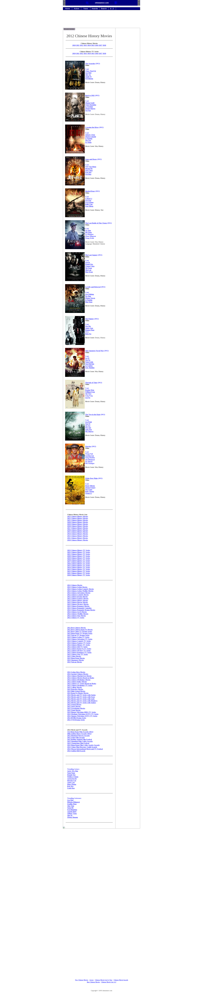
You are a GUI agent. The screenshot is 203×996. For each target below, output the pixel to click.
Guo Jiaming (89, 368)
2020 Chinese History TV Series (78, 556)
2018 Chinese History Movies (77, 526)
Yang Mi (70, 808)
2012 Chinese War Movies (76, 616)
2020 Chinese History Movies (77, 522)
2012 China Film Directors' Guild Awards (82, 747)
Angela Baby (72, 812)
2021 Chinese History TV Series (78, 554)
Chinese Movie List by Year (103, 980)
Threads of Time (91, 383)
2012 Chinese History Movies (77, 600)
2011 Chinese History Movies (77, 538)
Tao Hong (92, 167)
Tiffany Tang (72, 813)
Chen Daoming (90, 105)
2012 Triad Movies (74, 710)
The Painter (89, 319)
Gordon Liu (89, 456)
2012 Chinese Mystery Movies (78, 604)
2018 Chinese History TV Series (78, 560)
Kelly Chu (89, 204)
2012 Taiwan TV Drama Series (78, 635)
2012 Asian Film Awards (76, 737)
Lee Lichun (89, 202)
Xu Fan (88, 110)
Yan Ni (87, 424)
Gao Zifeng (89, 206)
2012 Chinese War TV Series (77, 654)
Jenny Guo (89, 328)
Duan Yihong (90, 486)
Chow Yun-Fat (90, 71)
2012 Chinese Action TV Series (78, 637)
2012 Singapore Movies (75, 660)
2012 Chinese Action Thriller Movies (80, 591)
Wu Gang (88, 489)
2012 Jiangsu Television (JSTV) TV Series (82, 716)
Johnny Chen (90, 135)
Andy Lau (71, 782)
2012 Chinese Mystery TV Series (79, 650)
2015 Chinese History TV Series (78, 565)
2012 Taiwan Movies (74, 662)
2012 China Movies (74, 656)
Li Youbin (88, 138)
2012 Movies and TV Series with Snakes (81, 703)
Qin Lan (88, 270)
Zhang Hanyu (90, 109)
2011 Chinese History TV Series (78, 573)
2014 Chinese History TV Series (78, 567)
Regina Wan (89, 390)
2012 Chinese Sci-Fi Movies (77, 612)
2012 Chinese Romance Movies (78, 606)
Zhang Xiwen (90, 298)
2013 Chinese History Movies (77, 536)
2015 (93, 45)
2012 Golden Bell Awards (76, 751)
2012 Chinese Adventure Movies (78, 593)
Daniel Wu (89, 264)
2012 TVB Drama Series (76, 720)
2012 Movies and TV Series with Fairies (81, 695)
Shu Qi (69, 815)
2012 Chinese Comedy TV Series (79, 641)
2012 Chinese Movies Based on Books (80, 678)
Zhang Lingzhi (90, 137)
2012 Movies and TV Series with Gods (81, 699)
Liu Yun (88, 200)
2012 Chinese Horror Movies (77, 602)
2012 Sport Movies (74, 706)
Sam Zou (88, 429)
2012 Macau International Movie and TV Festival (85, 749)
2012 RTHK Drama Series (76, 718)
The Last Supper (91, 255)
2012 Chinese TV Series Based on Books (81, 683)
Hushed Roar (90, 191)
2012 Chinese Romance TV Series (79, 652)
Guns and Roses (91, 159)
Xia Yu (87, 360)
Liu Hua (88, 174)
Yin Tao (88, 140)
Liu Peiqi (88, 422)
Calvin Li (88, 198)
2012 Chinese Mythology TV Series (79, 685)
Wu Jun (88, 428)
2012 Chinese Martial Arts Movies (79, 676)
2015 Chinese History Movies (77, 532)
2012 (81, 45)
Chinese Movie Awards (121, 980)
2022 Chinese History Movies (77, 518)
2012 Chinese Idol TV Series (77, 647)
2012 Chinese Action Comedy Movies (80, 589)
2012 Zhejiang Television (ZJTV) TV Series (82, 714)
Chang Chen (89, 266)
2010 (74, 45)
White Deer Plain (91, 478)
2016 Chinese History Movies (77, 530)
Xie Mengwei (90, 459)
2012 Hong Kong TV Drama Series (79, 633)
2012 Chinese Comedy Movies (78, 595)
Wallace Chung (72, 777)
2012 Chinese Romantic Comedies (79, 608)
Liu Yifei (88, 73)
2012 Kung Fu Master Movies (77, 693)
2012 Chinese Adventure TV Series (79, 639)
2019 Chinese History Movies (77, 524)
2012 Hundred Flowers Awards (78, 736)
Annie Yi (88, 77)
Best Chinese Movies (93, 982)
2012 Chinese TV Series (75, 618)
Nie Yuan (88, 268)
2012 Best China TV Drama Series (79, 631)
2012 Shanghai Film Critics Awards (80, 741)
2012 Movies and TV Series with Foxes (81, 697)
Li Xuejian (89, 107)
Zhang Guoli (89, 103)
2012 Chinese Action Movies (77, 587)
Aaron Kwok (72, 779)
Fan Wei (88, 172)
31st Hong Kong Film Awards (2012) (80, 732)
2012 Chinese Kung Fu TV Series (79, 649)
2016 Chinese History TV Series (78, 564)
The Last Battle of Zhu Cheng (96, 223)
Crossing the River (92, 127)
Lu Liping (89, 366)
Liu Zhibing (89, 294)
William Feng (90, 392)
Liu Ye (87, 262)
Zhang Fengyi (90, 488)
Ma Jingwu (89, 431)
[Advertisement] (101, 20)
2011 (77, 45)
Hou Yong (88, 302)
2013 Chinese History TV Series (78, 569)
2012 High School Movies (76, 691)
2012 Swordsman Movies (76, 708)
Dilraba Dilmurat (73, 802)
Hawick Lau (71, 780)
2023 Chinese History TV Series (78, 550)
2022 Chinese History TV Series (78, 552)
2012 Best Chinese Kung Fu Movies (80, 630)
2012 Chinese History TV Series (78, 571)
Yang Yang (71, 773)
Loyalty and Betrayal (92, 287)
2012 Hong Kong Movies (76, 658)
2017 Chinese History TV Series (78, 562)
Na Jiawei (88, 461)
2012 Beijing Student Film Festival (79, 739)
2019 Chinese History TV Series (78, 558)
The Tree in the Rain (92, 414)
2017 (100, 45)
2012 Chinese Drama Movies (77, 597)
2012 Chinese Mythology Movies (78, 680)
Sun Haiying (89, 364)
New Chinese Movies (81, 980)
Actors (91, 980)
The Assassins (90, 63)
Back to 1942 (90, 95)
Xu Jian (88, 230)
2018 (104, 45)
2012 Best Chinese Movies (76, 628)
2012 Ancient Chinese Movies (77, 674)
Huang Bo (89, 168)
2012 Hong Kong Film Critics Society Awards (83, 745)
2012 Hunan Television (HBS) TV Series (81, 712)
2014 (89, 45)
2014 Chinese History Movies (77, 534)
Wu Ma (88, 326)
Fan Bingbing (72, 810)
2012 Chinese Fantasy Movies (77, 598)
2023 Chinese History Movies (77, 516)
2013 (85, 45)
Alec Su (88, 75)
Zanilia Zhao (72, 804)
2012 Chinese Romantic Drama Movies (81, 610)
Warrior (88, 446)
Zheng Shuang (72, 817)
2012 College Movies (74, 687)
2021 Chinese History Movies (77, 520)
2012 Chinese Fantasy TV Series (78, 643)
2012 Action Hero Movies (76, 672)
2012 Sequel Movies (74, 704)
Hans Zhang (71, 784)
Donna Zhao (89, 330)
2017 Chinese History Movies (77, 528)
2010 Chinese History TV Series (78, 575)
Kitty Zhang (89, 491)
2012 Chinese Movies (74, 585)
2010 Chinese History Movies (77, 540)
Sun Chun (89, 170)
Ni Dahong (89, 79)
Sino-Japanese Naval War (94, 351)
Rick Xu (88, 334)
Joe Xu (87, 426)
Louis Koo (71, 788)
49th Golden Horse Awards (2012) (79, 734)
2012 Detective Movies (75, 689)
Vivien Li (88, 493)
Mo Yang (88, 232)
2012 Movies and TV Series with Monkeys (82, 701)
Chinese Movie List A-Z (108, 982)
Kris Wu (70, 786)
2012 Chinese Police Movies (77, 682)
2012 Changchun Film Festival (78, 743)
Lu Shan (88, 142)
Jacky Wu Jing (72, 771)
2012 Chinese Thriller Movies (77, 614)
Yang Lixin (89, 362)
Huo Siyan (89, 272)
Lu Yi (87, 358)
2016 (96, 45)
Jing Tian (70, 806)
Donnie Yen (71, 775)
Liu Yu (87, 398)
